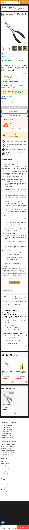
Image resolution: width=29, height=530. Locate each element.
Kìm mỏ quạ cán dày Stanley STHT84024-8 (21, 373)
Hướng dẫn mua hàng (6, 433)
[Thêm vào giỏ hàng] (13, 382)
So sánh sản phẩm (5, 486)
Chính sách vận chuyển (6, 429)
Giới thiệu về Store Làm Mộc (8, 444)
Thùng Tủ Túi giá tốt (5, 473)
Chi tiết (25, 73)
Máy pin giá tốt (4, 461)
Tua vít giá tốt (4, 467)
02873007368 (12, 136)
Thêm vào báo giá (15, 115)
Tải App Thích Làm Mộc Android (8, 452)
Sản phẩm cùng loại (9, 355)
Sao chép (5, 125)
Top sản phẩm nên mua (6, 492)
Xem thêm (14, 282)
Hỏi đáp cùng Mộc (5, 495)
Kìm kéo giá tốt (4, 465)
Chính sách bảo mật (6, 427)
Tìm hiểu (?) (12, 87)
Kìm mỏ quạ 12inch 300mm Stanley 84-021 (7, 373)
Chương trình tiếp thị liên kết (7, 437)
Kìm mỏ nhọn (7, 58)
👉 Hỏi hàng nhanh (14, 111)
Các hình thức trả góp (6, 435)
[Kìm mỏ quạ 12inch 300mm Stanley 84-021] (7, 364)
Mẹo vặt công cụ (5, 490)
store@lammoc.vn (12, 324)
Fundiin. (20, 93)
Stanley (10, 60)
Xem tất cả (14, 414)
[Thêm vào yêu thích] (25, 42)
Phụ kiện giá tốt (4, 471)
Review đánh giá (5, 484)
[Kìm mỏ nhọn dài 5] (7, 397)
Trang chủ (3, 7)
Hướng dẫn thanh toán (6, 431)
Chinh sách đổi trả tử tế (6, 425)
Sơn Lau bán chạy (5, 475)
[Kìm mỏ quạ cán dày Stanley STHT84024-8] (21, 364)
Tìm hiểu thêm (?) (6, 96)
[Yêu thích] (22, 2)
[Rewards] (3, 522)
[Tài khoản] (26, 2)
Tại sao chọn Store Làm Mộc (8, 446)
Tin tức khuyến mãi (5, 482)
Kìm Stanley (11, 7)
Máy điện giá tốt (5, 463)
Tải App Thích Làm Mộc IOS (7, 454)
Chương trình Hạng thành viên (8, 450)
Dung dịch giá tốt (5, 469)
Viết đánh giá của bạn (7, 56)
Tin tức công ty (4, 493)
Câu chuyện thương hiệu (7, 488)
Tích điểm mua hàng (6, 448)
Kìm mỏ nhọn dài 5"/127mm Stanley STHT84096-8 (7, 406)
